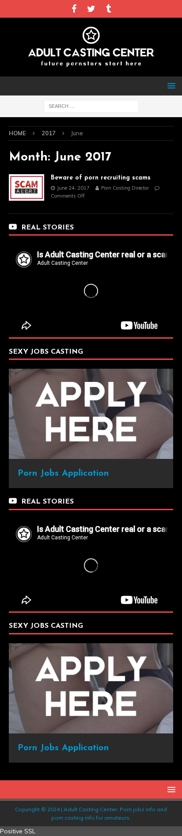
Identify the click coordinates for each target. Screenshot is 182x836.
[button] (170, 85)
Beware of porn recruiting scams (101, 178)
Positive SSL (17, 831)
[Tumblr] (108, 9)
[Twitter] (91, 9)
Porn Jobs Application (63, 473)
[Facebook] (74, 9)
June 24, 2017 (73, 188)
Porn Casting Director (125, 188)
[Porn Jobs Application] (91, 454)
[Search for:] (91, 106)
